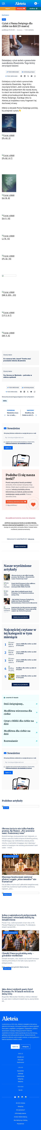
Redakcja (19, 30)
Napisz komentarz (20, 546)
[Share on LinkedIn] (24, 76)
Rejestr (8, 8)
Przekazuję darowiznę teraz (15, 502)
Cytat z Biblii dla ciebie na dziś (19, 722)
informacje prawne (20, 1113)
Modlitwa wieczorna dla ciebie (18, 712)
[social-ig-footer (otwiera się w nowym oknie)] (26, 1097)
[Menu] (7, 3)
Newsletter (20, 1071)
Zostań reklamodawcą (20, 1117)
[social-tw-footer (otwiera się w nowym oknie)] (22, 1097)
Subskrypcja (20, 1076)
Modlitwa (32, 8)
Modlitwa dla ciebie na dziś (17, 732)
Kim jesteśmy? (20, 1110)
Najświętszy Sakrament (11, 856)
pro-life (6, 808)
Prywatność (20, 1124)
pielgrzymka (7, 894)
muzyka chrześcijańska (10, 933)
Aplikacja (20, 1073)
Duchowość (5, 15)
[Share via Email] (31, 76)
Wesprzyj (20, 8)
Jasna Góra (7, 968)
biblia (5, 401)
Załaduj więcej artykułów (20, 617)
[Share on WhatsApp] (35, 76)
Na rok (20, 1090)
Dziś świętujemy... (14, 703)
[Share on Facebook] (21, 76)
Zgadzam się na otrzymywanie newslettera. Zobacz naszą (20, 442)
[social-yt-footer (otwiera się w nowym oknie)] (15, 1097)
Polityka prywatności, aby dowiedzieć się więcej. (19, 443)
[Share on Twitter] (28, 76)
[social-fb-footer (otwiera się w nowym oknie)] (19, 1097)
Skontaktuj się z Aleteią (20, 1120)
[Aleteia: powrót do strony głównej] (20, 3)
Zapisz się (8, 448)
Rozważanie (11, 741)
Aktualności (20, 1057)
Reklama (20, 1081)
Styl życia (20, 1060)
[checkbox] (4, 442)
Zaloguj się (31, 539)
